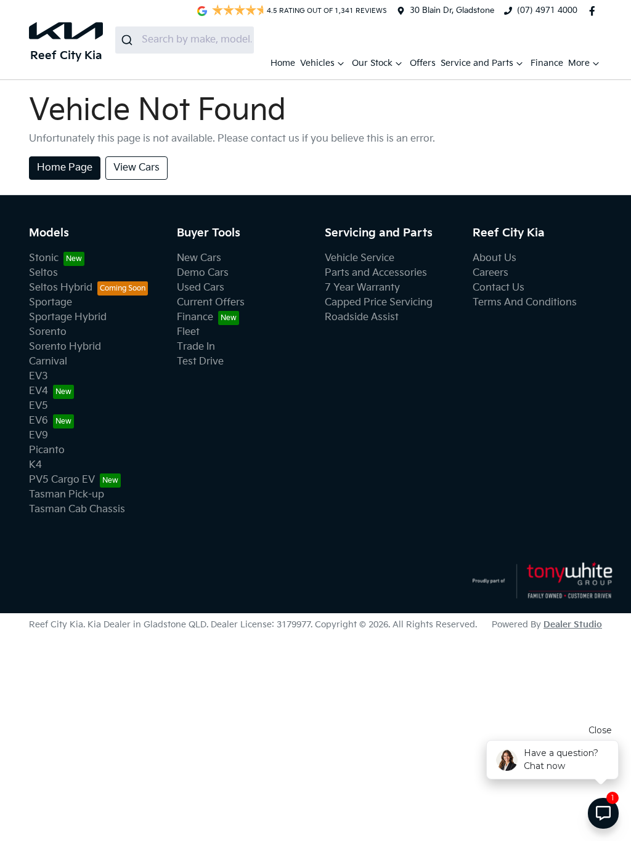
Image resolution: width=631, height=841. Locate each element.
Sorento (48, 332)
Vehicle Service (359, 258)
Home (283, 63)
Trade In (196, 347)
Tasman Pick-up (66, 495)
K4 (35, 465)
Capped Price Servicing (379, 302)
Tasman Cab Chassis (77, 509)
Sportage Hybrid (68, 317)
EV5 (38, 406)
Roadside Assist (362, 317)
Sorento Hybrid (65, 347)
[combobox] (184, 40)
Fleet (188, 332)
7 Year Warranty (362, 288)
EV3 (38, 376)
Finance (547, 63)
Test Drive (200, 362)
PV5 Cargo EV (62, 480)
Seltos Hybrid (60, 288)
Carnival (48, 362)
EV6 (38, 421)
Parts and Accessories (376, 273)
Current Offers (211, 302)
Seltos (43, 273)
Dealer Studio (572, 624)
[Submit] (128, 40)
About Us (494, 258)
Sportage (50, 302)
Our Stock (372, 63)
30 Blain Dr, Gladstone (452, 10)
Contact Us (498, 288)
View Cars (136, 168)
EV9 (38, 435)
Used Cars (200, 288)
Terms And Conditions (525, 302)
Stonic (44, 258)
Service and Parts (477, 63)
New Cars (199, 258)
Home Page (64, 168)
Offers (423, 63)
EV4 (38, 391)
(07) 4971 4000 (547, 10)
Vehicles (317, 63)
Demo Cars (203, 273)
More (579, 63)
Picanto (47, 450)
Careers (490, 273)
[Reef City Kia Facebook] (594, 11)
